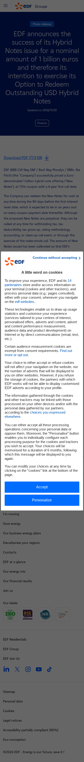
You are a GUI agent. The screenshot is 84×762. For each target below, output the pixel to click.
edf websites (24, 302)
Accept (42, 487)
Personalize (42, 500)
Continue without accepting (55, 257)
